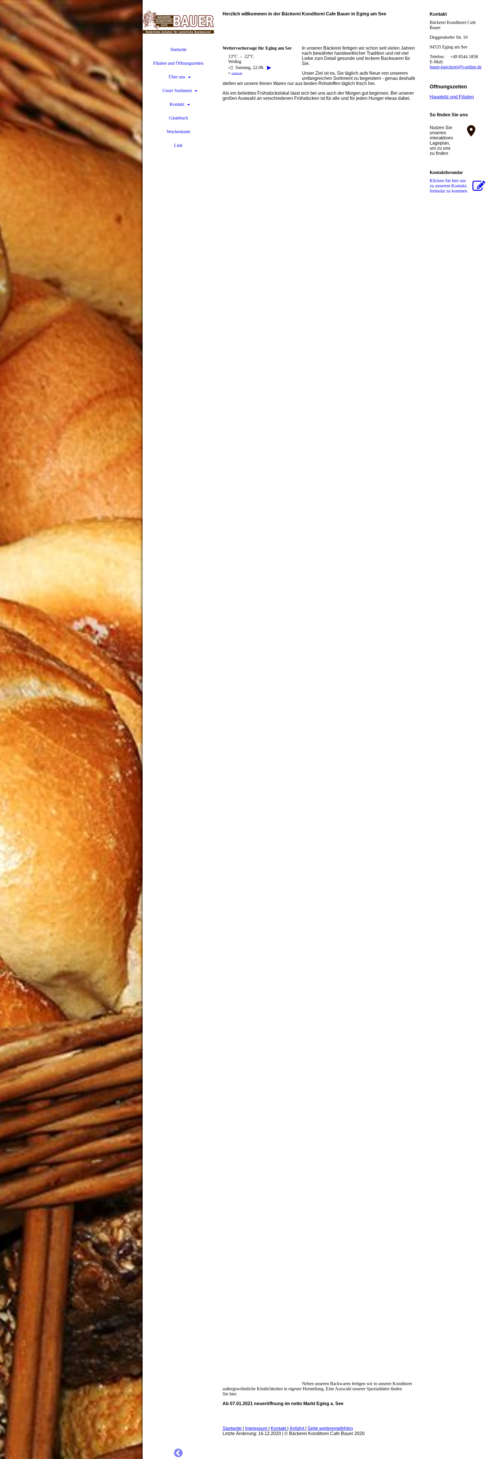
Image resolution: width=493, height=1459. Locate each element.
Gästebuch (178, 117)
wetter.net (236, 73)
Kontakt (177, 104)
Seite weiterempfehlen (330, 1428)
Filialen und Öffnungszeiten (178, 63)
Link (178, 145)
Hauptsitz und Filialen (452, 96)
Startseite (178, 49)
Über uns (177, 76)
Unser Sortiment (177, 90)
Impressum (256, 1428)
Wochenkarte (178, 131)
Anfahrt (297, 1428)
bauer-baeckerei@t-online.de (456, 66)
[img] (71, 729)
